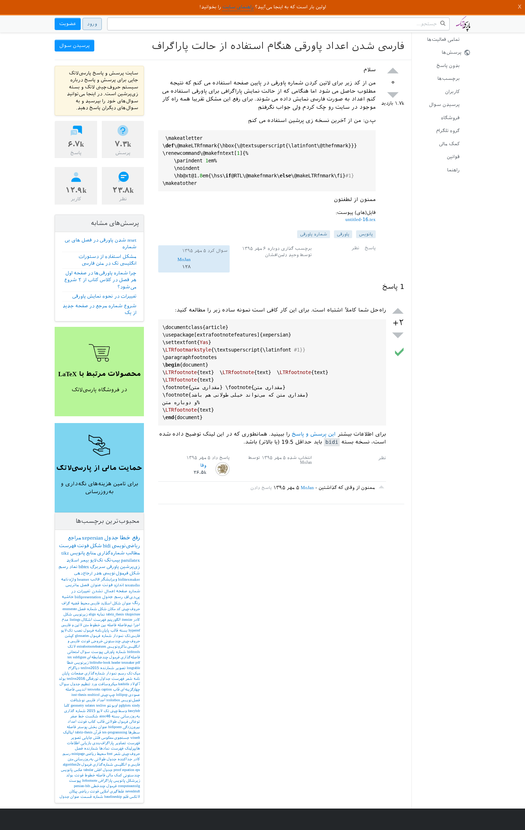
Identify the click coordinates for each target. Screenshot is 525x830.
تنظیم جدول (80, 684)
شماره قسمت (91, 797)
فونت (83, 546)
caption (106, 689)
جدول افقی (103, 770)
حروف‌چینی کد (128, 609)
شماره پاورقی (313, 234)
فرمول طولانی (117, 721)
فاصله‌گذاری (130, 657)
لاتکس (135, 797)
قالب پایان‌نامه (106, 630)
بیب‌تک (112, 560)
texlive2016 (76, 679)
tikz (65, 553)
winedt (135, 738)
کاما (67, 705)
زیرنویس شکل (76, 614)
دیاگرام (74, 668)
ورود (92, 23)
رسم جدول (112, 597)
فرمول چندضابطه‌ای (103, 657)
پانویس (366, 234)
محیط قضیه (80, 603)
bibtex (84, 566)
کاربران (452, 91)
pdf (137, 662)
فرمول (89, 630)
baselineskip (113, 797)
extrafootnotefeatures (91, 646)
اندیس (81, 689)
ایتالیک (68, 732)
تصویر (120, 668)
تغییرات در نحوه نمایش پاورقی (104, 296)
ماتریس (72, 585)
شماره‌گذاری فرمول (97, 764)
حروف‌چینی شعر (127, 754)
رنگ (136, 603)
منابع (91, 553)
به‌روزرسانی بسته (125, 716)
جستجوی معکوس (115, 738)
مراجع (74, 538)
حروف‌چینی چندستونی (122, 641)
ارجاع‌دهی (83, 573)
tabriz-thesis (83, 732)
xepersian (92, 538)
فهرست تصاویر (127, 743)
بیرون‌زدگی (131, 727)
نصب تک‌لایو (71, 630)
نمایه (101, 614)
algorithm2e (71, 764)
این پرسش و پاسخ (314, 434)
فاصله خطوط (95, 775)
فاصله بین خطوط (103, 625)
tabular (88, 770)
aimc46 (104, 716)
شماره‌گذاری (111, 553)
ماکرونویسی (116, 646)
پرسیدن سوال (444, 104)
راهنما (453, 170)
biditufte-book (100, 662)
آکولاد (135, 684)
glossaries (82, 636)
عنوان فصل (90, 585)
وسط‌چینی (118, 711)
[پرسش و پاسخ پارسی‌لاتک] (463, 27)
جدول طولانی (105, 759)
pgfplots (125, 705)
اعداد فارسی (95, 700)
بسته (123, 630)
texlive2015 (90, 668)
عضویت (67, 23)
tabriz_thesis (115, 614)
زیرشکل (133, 780)
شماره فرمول (101, 636)
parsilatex (130, 560)
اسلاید (72, 560)
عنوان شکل (121, 603)
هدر (98, 573)
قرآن (97, 732)
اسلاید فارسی (100, 603)
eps (137, 770)
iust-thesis (78, 695)
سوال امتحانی (79, 652)
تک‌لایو (96, 560)
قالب (95, 579)
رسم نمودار (116, 673)
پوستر (82, 727)
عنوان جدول (69, 797)
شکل (96, 546)
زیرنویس (81, 662)
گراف (65, 603)
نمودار (118, 636)
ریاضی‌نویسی (126, 546)
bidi (107, 546)
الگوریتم (114, 620)
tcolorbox (113, 700)
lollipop (122, 695)
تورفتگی (92, 679)
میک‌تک (133, 673)
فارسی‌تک (132, 636)
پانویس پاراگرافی (111, 780)
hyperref (134, 630)
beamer (83, 579)
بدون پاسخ (448, 65)
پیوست (75, 780)
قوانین (453, 156)
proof (117, 770)
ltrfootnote (89, 780)
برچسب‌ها (449, 78)
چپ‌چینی (108, 695)
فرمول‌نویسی (115, 573)
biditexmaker (129, 579)
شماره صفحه (128, 591)
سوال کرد (218, 250)
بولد (62, 679)
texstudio (132, 585)
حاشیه (68, 597)
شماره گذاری (75, 711)
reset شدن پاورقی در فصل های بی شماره (100, 243)
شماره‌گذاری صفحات (88, 673)
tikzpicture (132, 614)
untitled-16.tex (360, 219)
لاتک (72, 646)
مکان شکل (106, 609)
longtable (133, 668)
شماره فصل (87, 609)
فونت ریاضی (89, 791)
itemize (127, 620)
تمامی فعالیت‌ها (443, 39)
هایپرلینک (132, 748)
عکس (78, 770)
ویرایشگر (109, 579)
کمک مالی (449, 144)
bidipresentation (88, 597)
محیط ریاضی (96, 754)
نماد (73, 566)
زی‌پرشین (130, 566)
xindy (136, 705)
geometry (77, 705)
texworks (94, 689)
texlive (101, 705)
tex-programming (114, 732)
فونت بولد (75, 775)
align (92, 614)
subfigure (79, 657)
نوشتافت (77, 700)
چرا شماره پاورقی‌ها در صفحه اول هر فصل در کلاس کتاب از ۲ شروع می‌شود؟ (100, 280)
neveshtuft (132, 791)
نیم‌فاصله (125, 625)
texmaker (127, 662)
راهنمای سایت (238, 7)
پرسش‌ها (451, 52)
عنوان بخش (98, 727)
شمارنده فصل (86, 748)
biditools (133, 652)
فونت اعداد (77, 721)
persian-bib (82, 786)
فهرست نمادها (111, 748)
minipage (78, 754)
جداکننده (125, 759)
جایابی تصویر (81, 738)
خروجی (97, 641)
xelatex (90, 705)
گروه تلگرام (448, 130)
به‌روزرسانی (84, 759)
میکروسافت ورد (104, 684)
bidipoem (115, 727)
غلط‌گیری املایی (112, 791)
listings (75, 620)
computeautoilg (129, 786)
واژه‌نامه (68, 579)
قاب (116, 689)
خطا (70, 662)
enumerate (69, 609)
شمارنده (107, 668)
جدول (111, 538)
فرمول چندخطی (104, 786)
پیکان (73, 791)
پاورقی (343, 234)
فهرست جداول (112, 679)
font (109, 754)
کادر (136, 620)
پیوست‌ (97, 652)
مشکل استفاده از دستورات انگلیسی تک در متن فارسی (107, 260)
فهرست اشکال (93, 620)
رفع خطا (130, 537)
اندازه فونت (113, 585)
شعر (128, 679)
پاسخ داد (221, 457)
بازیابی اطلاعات (79, 743)
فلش (96, 738)
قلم (126, 797)
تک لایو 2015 (98, 711)
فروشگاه (450, 118)
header (115, 662)
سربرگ (97, 566)
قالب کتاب (96, 721)
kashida (123, 684)
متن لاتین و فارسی (75, 625)
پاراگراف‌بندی (103, 743)
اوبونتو (112, 705)
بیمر (84, 560)
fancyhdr (134, 711)
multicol (94, 695)
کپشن (69, 636)
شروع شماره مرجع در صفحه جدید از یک (99, 309)
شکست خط (88, 716)
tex (70, 657)
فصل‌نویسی (130, 700)
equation (128, 770)
